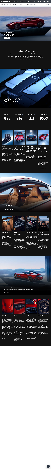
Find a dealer (46, 4)
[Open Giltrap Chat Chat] (48, 466)
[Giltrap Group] (5, 1)
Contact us (45, 1)
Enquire (6, 37)
